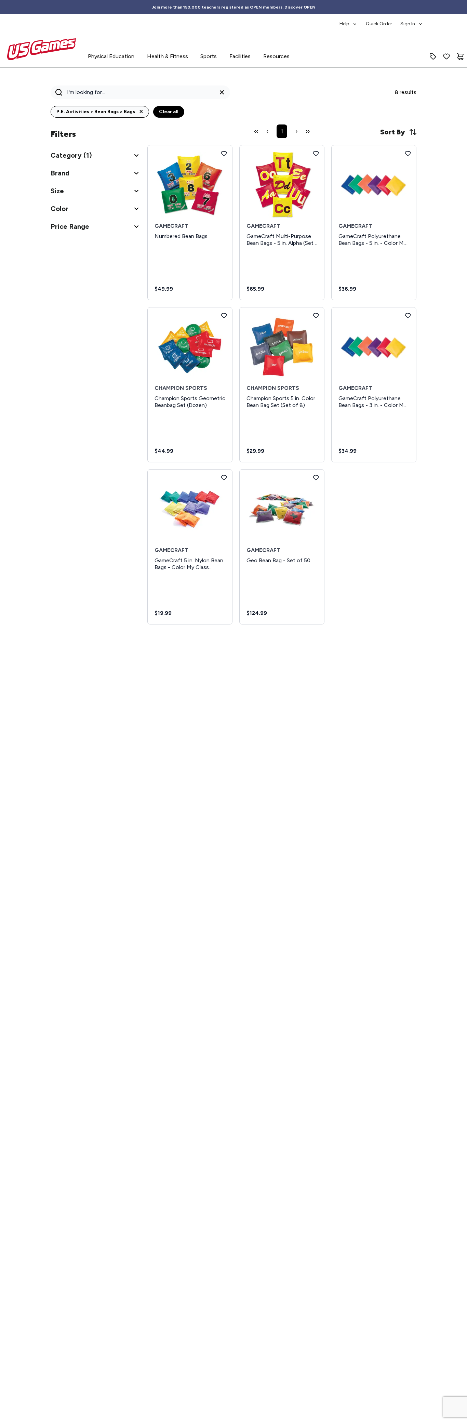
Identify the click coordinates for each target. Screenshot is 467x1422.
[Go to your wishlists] (446, 56)
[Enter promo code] (433, 56)
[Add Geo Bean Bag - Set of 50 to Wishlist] (316, 478)
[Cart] (460, 56)
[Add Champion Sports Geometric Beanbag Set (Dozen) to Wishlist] (224, 315)
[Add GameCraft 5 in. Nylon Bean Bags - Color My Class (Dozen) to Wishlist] (224, 478)
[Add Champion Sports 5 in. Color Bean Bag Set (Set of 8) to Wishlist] (316, 315)
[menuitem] (348, 20)
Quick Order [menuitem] (379, 24)
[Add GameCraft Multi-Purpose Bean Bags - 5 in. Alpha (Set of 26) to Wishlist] (316, 153)
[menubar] (381, 20)
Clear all (168, 112)
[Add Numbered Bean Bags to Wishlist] (224, 153)
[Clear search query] (222, 92)
